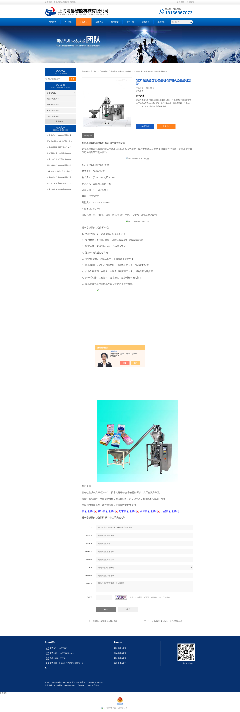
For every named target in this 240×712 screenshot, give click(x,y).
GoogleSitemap (69, 685)
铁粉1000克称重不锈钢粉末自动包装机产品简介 (61, 183)
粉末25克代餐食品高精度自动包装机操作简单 (61, 159)
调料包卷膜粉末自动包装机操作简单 (61, 165)
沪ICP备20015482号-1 (95, 682)
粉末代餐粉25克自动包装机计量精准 (61, 135)
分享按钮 (3, 693)
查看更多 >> (60, 121)
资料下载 (130, 22)
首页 (96, 71)
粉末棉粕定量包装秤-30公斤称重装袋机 (167, 621)
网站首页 (52, 22)
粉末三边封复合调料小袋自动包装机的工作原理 (61, 189)
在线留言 (146, 22)
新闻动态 (99, 22)
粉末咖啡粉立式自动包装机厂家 (59, 177)
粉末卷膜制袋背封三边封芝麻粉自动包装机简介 (61, 147)
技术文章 (114, 22)
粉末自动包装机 (53, 105)
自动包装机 (51, 93)
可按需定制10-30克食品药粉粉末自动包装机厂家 (61, 141)
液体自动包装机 (53, 110)
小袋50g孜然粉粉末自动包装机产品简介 (61, 171)
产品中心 (84, 22)
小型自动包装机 (53, 116)
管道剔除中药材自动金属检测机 (104, 621)
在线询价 (145, 126)
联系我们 (190, 2)
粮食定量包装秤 (120, 663)
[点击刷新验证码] (121, 597)
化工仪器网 (58, 685)
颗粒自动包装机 (53, 99)
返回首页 (180, 2)
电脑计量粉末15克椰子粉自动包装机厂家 (61, 153)
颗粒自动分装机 (120, 648)
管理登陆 (95, 685)
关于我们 (68, 22)
